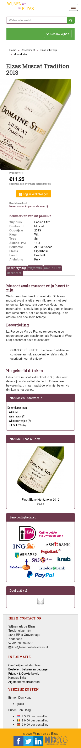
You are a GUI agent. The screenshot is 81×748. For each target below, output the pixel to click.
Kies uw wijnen (58, 34)
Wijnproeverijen (18, 420)
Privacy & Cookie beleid (23, 673)
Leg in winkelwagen (35, 194)
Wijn (11, 412)
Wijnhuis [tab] (35, 268)
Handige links (17, 677)
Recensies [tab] (14, 273)
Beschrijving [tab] (16, 268)
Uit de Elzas (16, 425)
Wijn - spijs (15, 416)
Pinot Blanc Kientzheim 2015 (40, 499)
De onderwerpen (17, 407)
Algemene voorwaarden (24, 682)
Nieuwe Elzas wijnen (25, 439)
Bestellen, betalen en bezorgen (28, 669)
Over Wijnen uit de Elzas (24, 665)
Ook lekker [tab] (52, 268)
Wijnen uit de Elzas (45, 733)
